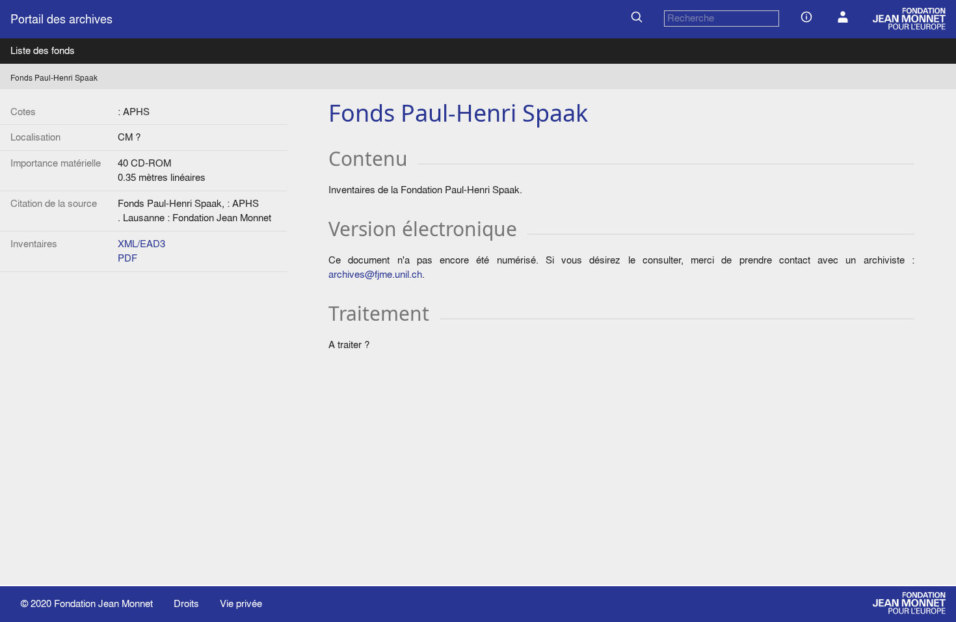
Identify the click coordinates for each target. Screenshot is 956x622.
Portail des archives (61, 19)
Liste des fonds (42, 50)
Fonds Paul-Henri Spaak (54, 77)
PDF (127, 258)
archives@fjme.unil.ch (375, 274)
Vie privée (241, 603)
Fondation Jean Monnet (103, 603)
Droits (186, 603)
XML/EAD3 (141, 243)
